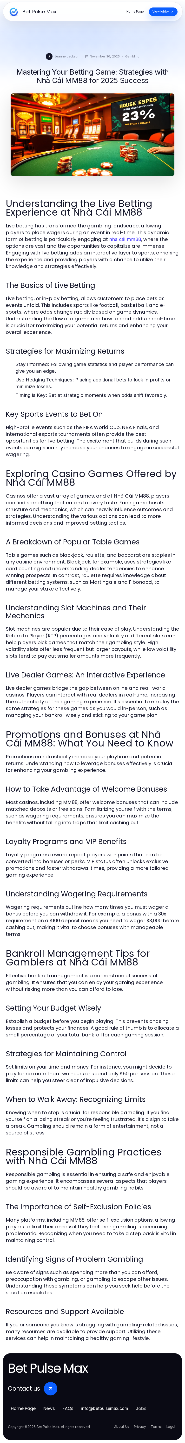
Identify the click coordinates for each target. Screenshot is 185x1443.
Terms (156, 1426)
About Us (121, 1426)
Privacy (140, 1426)
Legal (170, 1426)
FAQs (68, 1408)
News (49, 1408)
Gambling (132, 56)
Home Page (23, 1408)
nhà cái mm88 (125, 239)
